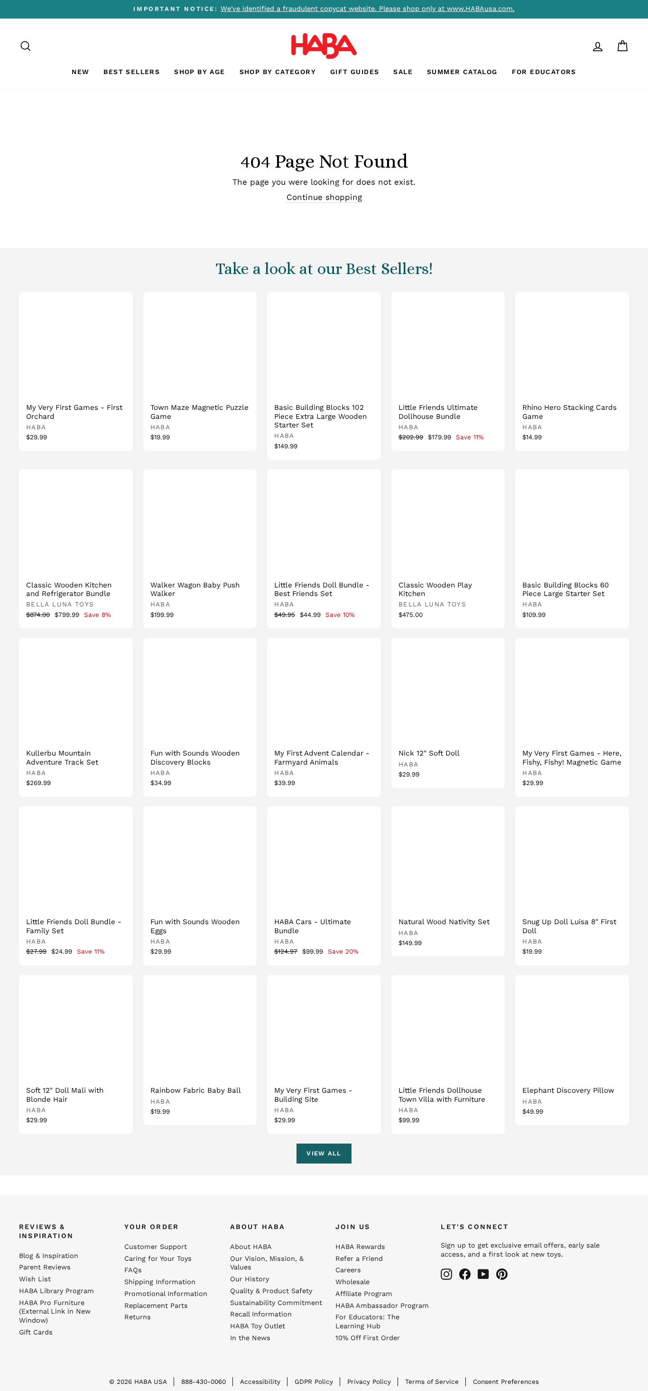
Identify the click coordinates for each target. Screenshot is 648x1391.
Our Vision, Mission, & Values (267, 1263)
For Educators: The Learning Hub (367, 1321)
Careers (348, 1270)
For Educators (544, 72)
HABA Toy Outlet (257, 1326)
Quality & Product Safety (271, 1291)
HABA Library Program (56, 1291)
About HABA (251, 1247)
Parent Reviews (45, 1267)
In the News (250, 1338)
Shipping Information (159, 1282)
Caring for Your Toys (158, 1259)
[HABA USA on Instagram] (446, 1274)
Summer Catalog (462, 72)
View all (323, 1153)
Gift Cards (36, 1332)
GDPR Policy (314, 1381)
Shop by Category (278, 72)
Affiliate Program (363, 1294)
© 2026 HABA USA (138, 1381)
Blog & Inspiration (48, 1256)
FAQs (133, 1270)
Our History (249, 1279)
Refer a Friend (359, 1259)
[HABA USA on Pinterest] (502, 1274)
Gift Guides (354, 72)
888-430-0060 (203, 1381)
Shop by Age (199, 72)
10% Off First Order (367, 1338)
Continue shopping (324, 197)
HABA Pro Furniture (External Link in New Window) (55, 1312)
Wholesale (352, 1282)
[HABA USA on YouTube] (483, 1274)
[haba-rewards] (579, 45)
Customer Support (155, 1247)
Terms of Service (432, 1381)
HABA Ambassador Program (382, 1306)
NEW (80, 72)
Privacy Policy (369, 1381)
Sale (403, 72)
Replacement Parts (156, 1306)
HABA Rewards (360, 1247)
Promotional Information (165, 1294)
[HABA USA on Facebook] (465, 1274)
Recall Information (261, 1314)
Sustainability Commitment (276, 1303)
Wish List (35, 1279)
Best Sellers (131, 72)
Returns (137, 1317)
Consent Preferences (506, 1381)
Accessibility (260, 1381)
